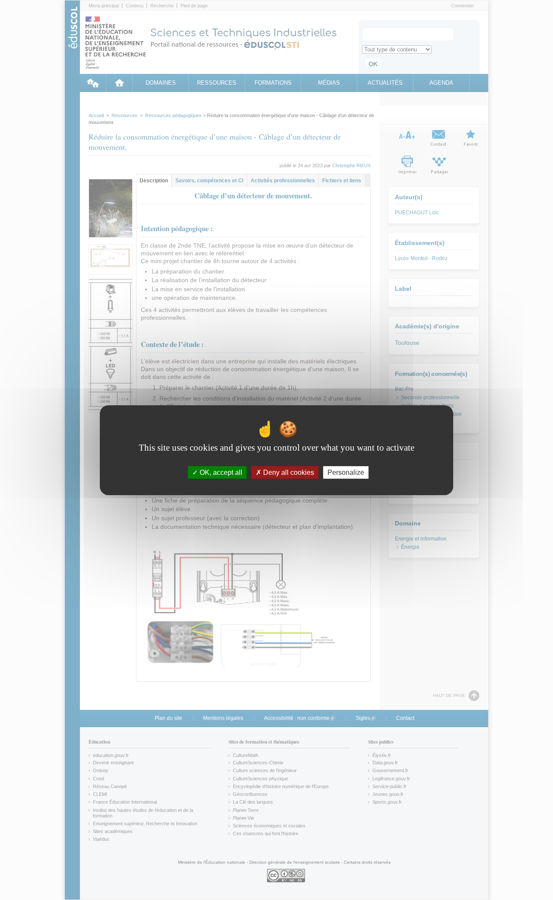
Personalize (345, 472)
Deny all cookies (287, 472)
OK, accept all (220, 472)
